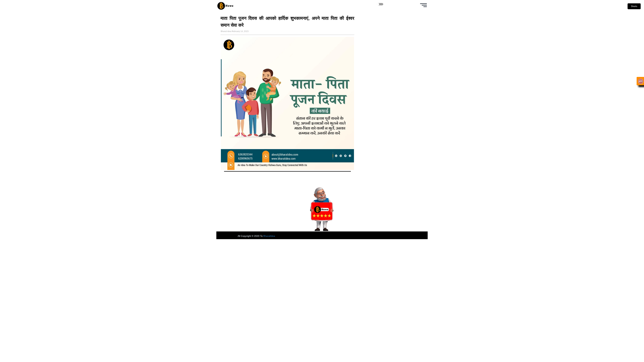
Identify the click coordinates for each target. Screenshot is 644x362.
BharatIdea (269, 236)
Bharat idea (226, 31)
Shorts (634, 6)
